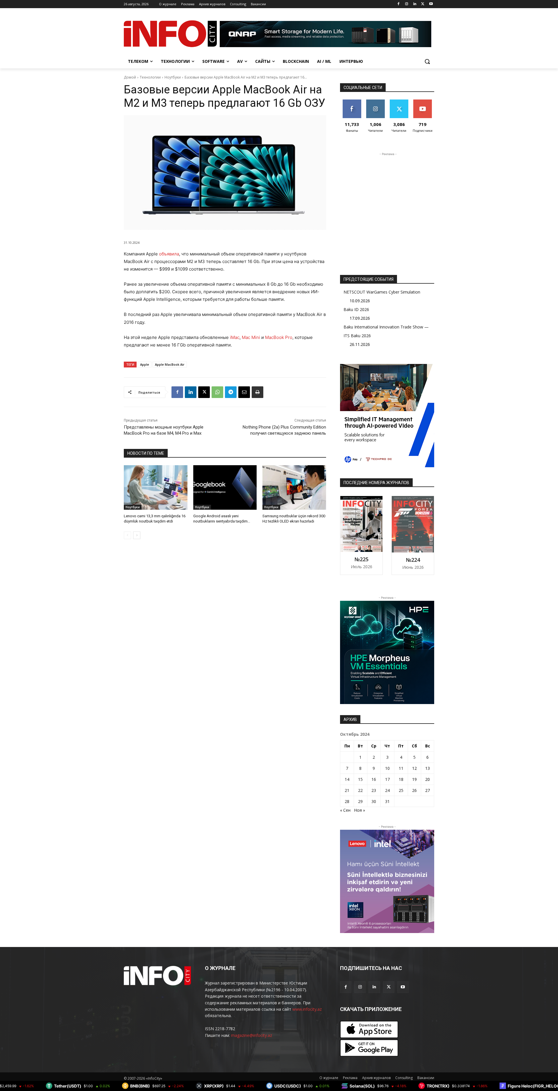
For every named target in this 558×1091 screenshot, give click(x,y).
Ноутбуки (172, 77)
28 (347, 801)
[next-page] (136, 535)
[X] (422, 4)
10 (387, 768)
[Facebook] (398, 4)
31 (387, 801)
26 (414, 790)
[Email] (244, 392)
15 (360, 779)
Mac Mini (251, 337)
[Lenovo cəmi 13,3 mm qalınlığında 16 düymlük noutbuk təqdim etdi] (155, 487)
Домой (130, 77)
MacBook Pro (278, 337)
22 (360, 790)
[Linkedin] (415, 4)
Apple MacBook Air (170, 364)
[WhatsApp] (217, 392)
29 (360, 801)
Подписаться (424, 101)
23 (373, 790)
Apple (144, 364)
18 (401, 779)
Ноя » (359, 810)
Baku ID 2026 (356, 309)
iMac (234, 337)
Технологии (150, 77)
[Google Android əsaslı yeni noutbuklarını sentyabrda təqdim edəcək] (225, 487)
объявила (169, 254)
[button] (427, 61)
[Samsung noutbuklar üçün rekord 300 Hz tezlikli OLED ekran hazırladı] (294, 487)
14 (347, 779)
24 (387, 790)
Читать (375, 101)
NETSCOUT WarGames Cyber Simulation (382, 292)
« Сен (345, 810)
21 (347, 790)
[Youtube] (431, 4)
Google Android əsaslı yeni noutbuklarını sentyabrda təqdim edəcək (220, 521)
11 (401, 768)
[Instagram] (406, 4)
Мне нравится (352, 103)
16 (373, 779)
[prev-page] (127, 535)
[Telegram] (231, 392)
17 (387, 779)
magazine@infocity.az (251, 1035)
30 (373, 801)
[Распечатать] (257, 392)
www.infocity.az (307, 1009)
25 (401, 790)
